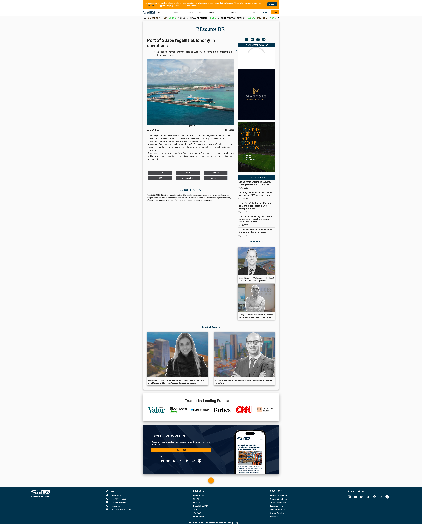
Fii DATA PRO (198, 516)
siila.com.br (116, 506)
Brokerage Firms (276, 506)
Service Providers (277, 513)
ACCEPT (272, 4)
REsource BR (210, 29)
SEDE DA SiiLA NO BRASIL (122, 509)
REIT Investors (276, 516)
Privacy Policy (150, 6)
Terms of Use (221, 523)
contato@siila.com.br (120, 502)
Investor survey (200, 506)
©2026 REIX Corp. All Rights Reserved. (201, 523)
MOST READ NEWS (257, 177)
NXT (201, 12)
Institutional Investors (278, 495)
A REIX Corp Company (40, 496)
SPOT (195, 509)
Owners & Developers (278, 499)
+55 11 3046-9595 (119, 499)
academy (197, 513)
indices (196, 502)
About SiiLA (116, 495)
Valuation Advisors (277, 509)
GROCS (196, 499)
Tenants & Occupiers (278, 502)
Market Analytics (201, 495)
